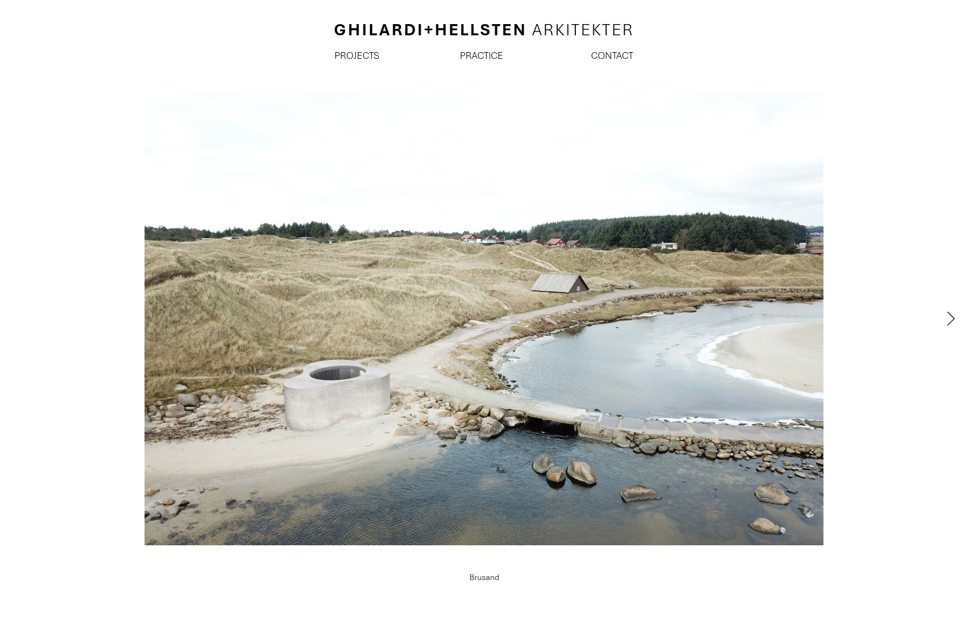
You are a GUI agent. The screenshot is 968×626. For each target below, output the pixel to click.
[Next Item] (950, 319)
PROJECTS (355, 55)
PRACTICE (481, 55)
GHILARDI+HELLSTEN (484, 30)
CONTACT (612, 55)
